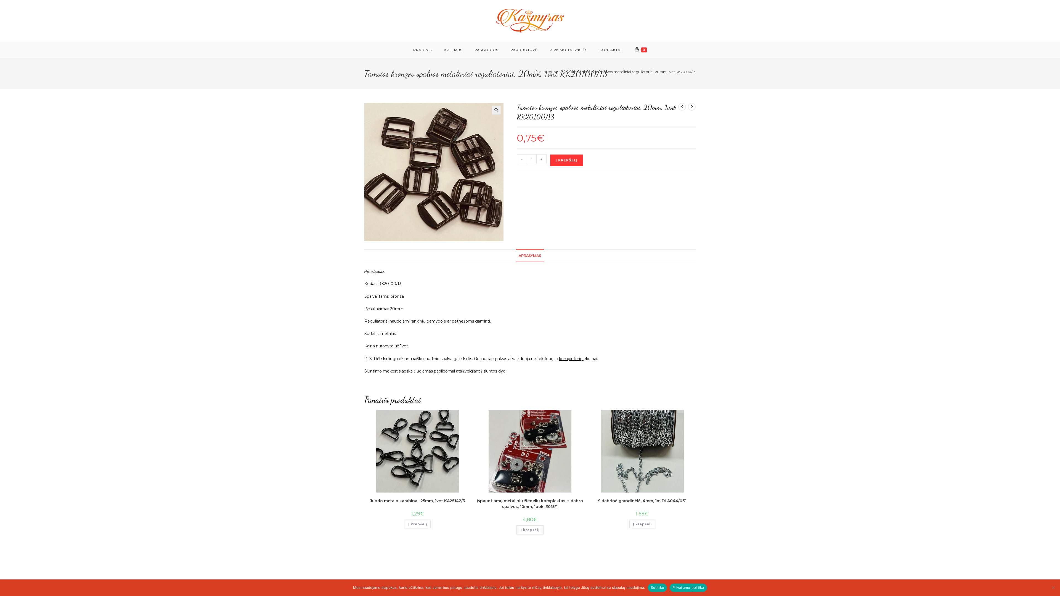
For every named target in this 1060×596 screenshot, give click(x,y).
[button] (496, 110)
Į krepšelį (566, 160)
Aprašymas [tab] (530, 256)
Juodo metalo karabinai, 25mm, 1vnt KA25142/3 (417, 500)
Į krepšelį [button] (417, 524)
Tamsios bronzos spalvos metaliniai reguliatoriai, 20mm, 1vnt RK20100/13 (632, 72)
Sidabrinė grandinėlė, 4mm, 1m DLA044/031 (642, 500)
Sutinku (657, 587)
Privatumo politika (688, 587)
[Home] (535, 72)
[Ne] (1053, 587)
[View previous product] (682, 107)
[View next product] (692, 107)
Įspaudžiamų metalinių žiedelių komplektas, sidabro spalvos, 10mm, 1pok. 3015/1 (530, 503)
